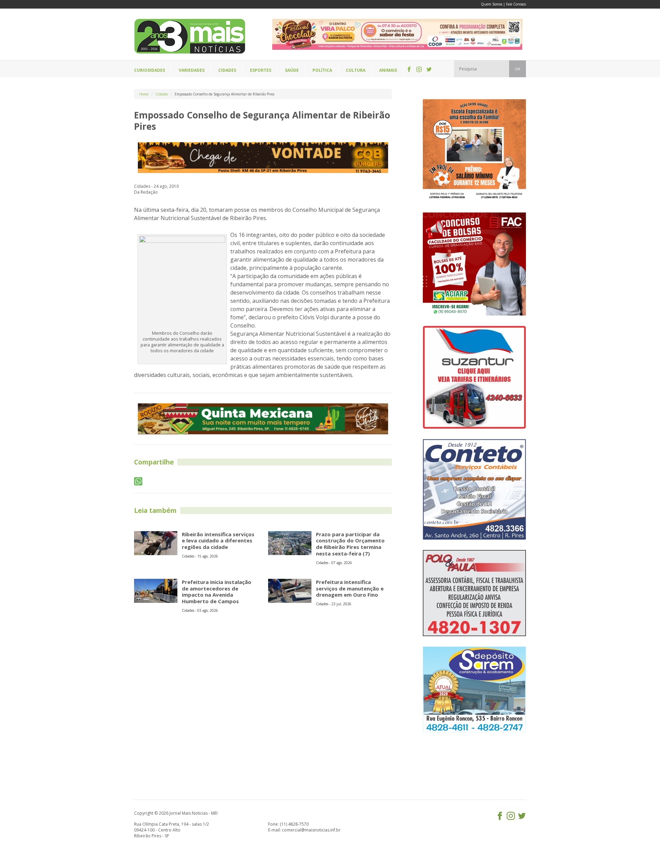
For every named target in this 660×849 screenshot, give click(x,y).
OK (517, 69)
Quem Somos (491, 4)
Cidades (161, 94)
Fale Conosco (516, 4)
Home (143, 94)
